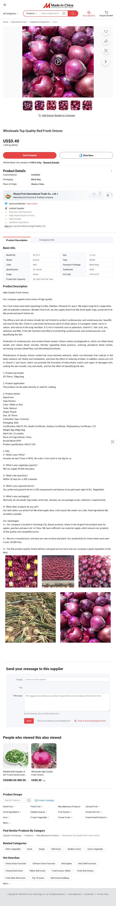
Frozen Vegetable (39, 817)
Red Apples (66, 863)
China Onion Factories (15, 863)
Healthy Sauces (38, 811)
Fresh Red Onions (85, 870)
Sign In (8, 226)
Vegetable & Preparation (40, 22)
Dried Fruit (8, 806)
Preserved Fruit (92, 811)
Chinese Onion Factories (43, 863)
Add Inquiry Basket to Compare (58, 115)
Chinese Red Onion (14, 870)
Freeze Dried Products (95, 817)
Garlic (29, 849)
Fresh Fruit (36, 806)
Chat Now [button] (88, 155)
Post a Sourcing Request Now (90, 720)
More (5, 883)
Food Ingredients (11, 811)
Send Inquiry (30, 155)
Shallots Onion (74, 849)
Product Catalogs (45, 800)
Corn (5, 817)
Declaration (89, 894)
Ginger (42, 849)
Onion (55, 22)
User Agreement (74, 894)
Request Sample (51, 162)
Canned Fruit (91, 806)
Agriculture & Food (18, 22)
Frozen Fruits (64, 817)
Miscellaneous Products (69, 806)
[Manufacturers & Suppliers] (58, 5)
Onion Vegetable (95, 849)
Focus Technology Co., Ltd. (38, 894)
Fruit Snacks (64, 811)
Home (5, 22)
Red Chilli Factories (87, 863)
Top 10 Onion (38, 877)
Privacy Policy (103, 894)
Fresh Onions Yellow (61, 870)
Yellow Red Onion (37, 870)
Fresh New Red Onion (15, 877)
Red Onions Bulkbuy (60, 877)
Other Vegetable (13, 849)
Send (29, 720)
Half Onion (56, 849)
